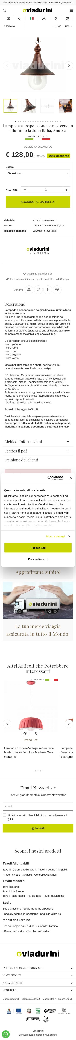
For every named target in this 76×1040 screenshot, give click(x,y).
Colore (10, 167)
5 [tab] (46, 773)
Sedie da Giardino (50, 914)
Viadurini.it (12, 975)
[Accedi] (44, 18)
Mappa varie (64, 999)
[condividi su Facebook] (47, 289)
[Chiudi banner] (70, 478)
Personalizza (36, 559)
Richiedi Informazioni (23, 441)
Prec (58, 26)
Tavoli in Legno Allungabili (52, 869)
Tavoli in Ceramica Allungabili (19, 869)
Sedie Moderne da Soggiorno (21, 914)
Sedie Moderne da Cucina (38, 908)
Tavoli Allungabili (16, 863)
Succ (66, 26)
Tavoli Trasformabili (14, 895)
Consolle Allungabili (45, 874)
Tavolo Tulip (34, 895)
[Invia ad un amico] (29, 289)
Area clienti (12, 982)
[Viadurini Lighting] (38, 250)
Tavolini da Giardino (38, 931)
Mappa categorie (30, 999)
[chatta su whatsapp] (6, 1034)
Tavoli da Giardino (53, 895)
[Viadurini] (37, 10)
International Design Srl (23, 968)
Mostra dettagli (55, 536)
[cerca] (4, 10)
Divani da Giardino (14, 931)
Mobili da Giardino (16, 920)
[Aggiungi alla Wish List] (37, 733)
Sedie (7, 902)
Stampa (64, 279)
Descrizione (14, 304)
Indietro (10, 26)
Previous (7, 65)
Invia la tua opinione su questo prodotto (31, 279)
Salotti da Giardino (47, 926)
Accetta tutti (38, 547)
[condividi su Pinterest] (57, 289)
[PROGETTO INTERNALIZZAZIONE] (23, 1011)
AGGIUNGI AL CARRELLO (38, 201)
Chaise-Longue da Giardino (18, 926)
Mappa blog (49, 999)
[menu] (71, 10)
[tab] (38, 304)
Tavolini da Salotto (13, 891)
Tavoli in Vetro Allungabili (18, 874)
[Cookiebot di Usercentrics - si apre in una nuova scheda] (48, 478)
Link (11, 819)
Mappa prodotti (10, 999)
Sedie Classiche (12, 908)
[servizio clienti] (19, 18)
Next (69, 65)
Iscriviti (39, 828)
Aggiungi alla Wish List (39, 273)
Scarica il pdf (15, 451)
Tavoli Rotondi (11, 886)
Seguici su (11, 990)
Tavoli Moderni (14, 881)
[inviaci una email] (8, 18)
